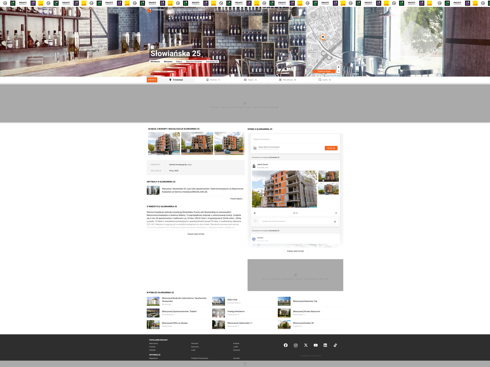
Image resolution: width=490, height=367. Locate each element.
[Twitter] (306, 345)
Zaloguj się (331, 148)
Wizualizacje (288, 80)
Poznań (152, 347)
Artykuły (213, 80)
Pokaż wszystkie (196, 234)
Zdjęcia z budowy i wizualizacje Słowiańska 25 (173, 129)
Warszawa (168, 62)
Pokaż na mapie (324, 71)
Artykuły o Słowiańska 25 (161, 182)
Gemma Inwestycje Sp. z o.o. (180, 165)
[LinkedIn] (325, 345)
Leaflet (328, 76)
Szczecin (236, 350)
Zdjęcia (251, 80)
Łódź (193, 350)
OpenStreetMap (336, 76)
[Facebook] (286, 345)
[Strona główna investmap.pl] (156, 10)
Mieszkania (155, 62)
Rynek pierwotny (284, 10)
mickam (260, 238)
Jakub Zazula (262, 164)
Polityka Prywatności (199, 358)
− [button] (338, 71)
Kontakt (236, 358)
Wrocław (194, 343)
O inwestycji (178, 80)
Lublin (235, 347)
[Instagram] (295, 345)
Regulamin (153, 358)
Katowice (195, 347)
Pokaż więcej (236, 199)
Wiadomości (327, 10)
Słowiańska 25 (274, 157)
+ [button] (338, 67)
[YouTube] (316, 345)
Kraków (236, 343)
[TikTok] (335, 345)
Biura (300, 10)
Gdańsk (152, 350)
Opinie (325, 80)
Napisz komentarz (261, 139)
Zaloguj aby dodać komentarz (274, 221)
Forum (312, 10)
